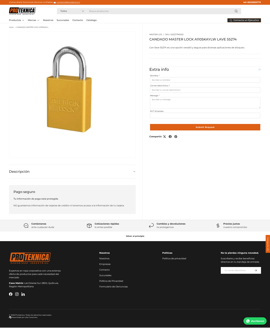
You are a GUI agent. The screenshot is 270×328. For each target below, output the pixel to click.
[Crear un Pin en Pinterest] (176, 136)
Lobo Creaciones (31, 317)
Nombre (155, 75)
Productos (15, 20)
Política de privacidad (174, 258)
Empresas (105, 264)
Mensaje (154, 95)
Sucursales (63, 20)
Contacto (77, 20)
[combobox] (149, 11)
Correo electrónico (160, 85)
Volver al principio (135, 236)
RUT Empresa (156, 111)
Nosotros (48, 20)
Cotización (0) (268, 244)
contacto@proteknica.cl (68, 2)
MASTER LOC (155, 34)
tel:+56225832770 (252, 2)
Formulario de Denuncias (113, 286)
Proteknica (20, 315)
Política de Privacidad (111, 281)
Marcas (32, 20)
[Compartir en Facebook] (170, 136)
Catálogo (91, 20)
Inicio (11, 27)
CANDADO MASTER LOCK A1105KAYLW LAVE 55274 (33, 27)
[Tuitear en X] (164, 136)
